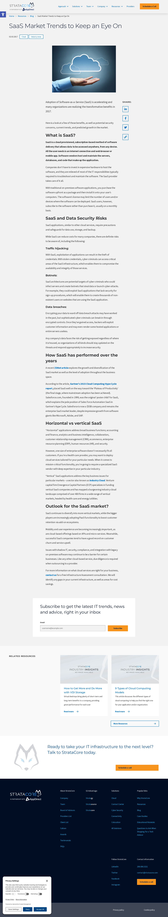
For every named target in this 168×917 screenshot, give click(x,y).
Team (88, 6)
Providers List (66, 816)
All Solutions (116, 828)
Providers (130, 6)
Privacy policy (118, 910)
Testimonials (65, 840)
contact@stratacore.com (147, 872)
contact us (51, 575)
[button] (3, 14)
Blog (32, 16)
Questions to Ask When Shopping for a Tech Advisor (146, 831)
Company (101, 6)
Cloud (24, 37)
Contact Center (117, 804)
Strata (89, 798)
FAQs (62, 846)
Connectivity (116, 816)
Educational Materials (146, 822)
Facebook (115, 878)
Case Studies (142, 816)
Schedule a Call (149, 6)
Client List (64, 822)
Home (11, 16)
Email (42, 622)
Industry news (36, 37)
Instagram (115, 884)
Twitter (114, 872)
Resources (116, 6)
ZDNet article (61, 367)
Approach (62, 6)
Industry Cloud (97, 480)
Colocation (115, 822)
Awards (63, 834)
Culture (63, 828)
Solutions (76, 6)
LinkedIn (114, 866)
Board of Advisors (67, 810)
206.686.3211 (142, 866)
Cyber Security (117, 810)
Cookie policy (149, 910)
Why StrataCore (143, 798)
